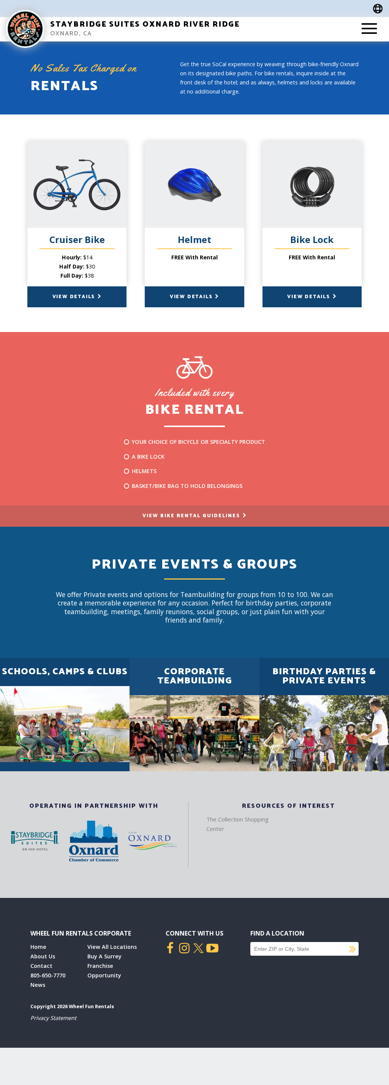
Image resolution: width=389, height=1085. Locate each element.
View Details (74, 297)
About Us (42, 956)
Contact (41, 965)
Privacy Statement (53, 1017)
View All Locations (112, 946)
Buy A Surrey (104, 956)
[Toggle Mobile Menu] (369, 29)
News (37, 984)
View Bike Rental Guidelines (192, 516)
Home (38, 946)
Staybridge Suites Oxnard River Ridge (145, 24)
